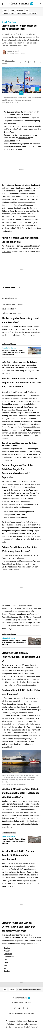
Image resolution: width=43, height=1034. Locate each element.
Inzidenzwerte (24, 138)
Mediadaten (10, 1024)
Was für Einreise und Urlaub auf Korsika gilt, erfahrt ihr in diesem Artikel (20, 883)
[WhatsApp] (19, 1008)
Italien (5, 10)
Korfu (6, 959)
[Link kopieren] (20, 62)
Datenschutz (32, 1021)
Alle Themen (32, 13)
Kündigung (9, 1027)
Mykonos (7, 968)
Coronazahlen (9, 141)
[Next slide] (37, 89)
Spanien (7, 951)
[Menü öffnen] (2, 4)
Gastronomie (19, 10)
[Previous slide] (33, 89)
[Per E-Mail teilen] (30, 62)
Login (39, 3)
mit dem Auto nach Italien (12, 701)
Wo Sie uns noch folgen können (23, 1013)
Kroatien (7, 948)
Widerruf (35, 1027)
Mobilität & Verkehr (9, 13)
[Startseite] (5, 989)
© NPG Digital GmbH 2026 (21, 1002)
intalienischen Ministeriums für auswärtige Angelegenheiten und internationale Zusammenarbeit (21, 608)
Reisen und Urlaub (29, 146)
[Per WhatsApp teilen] (34, 62)
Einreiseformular (8, 427)
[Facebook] (27, 1008)
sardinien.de (6, 252)
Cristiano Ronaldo (21, 13)
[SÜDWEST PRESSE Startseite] (21, 3)
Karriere (19, 1021)
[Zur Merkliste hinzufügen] (40, 62)
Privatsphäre (10, 1021)
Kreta (6, 962)
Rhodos (7, 971)
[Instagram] (15, 1008)
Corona (12, 10)
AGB (25, 1021)
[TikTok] (23, 1008)
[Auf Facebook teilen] (25, 62)
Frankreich (8, 954)
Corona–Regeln (21, 126)
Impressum (19, 1027)
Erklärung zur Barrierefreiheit (26, 1024)
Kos (5, 965)
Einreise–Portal (18, 457)
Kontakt (27, 1027)
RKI (27, 10)
